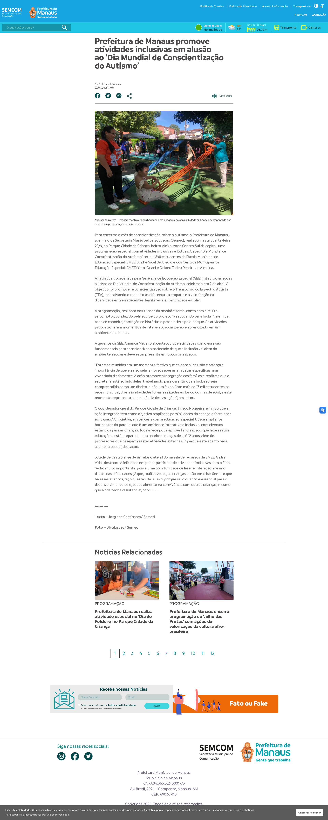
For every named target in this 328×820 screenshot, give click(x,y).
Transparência (302, 6)
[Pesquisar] (64, 27)
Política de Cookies (212, 6)
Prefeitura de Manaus (210, 235)
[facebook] (75, 756)
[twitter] (88, 756)
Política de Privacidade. (122, 705)
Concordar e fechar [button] (309, 812)
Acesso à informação (275, 6)
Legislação (319, 14)
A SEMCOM (301, 14)
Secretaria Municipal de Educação (142, 240)
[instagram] (61, 756)
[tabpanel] (127, 595)
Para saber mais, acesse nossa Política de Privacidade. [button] (37, 814)
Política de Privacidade (243, 6)
